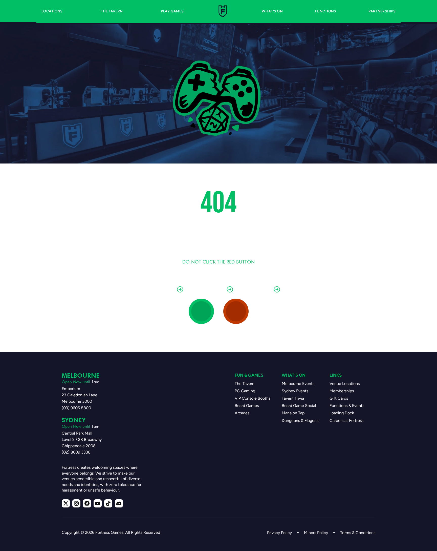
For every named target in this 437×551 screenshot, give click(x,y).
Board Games (247, 405)
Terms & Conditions (357, 532)
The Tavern (244, 383)
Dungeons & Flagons (300, 420)
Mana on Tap (293, 413)
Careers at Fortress (346, 420)
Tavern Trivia (293, 398)
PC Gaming (245, 391)
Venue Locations (345, 383)
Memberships (342, 391)
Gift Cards (339, 398)
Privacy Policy (279, 532)
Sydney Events (295, 391)
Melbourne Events (298, 383)
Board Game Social (299, 405)
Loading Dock (342, 413)
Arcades (242, 413)
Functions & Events (347, 405)
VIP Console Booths (252, 398)
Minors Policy (316, 532)
